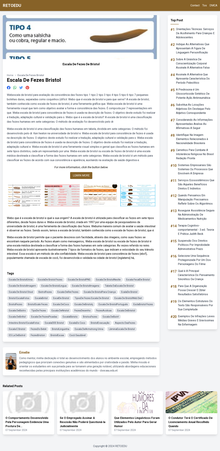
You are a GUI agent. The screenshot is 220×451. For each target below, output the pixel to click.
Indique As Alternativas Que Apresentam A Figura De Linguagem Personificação (192, 48)
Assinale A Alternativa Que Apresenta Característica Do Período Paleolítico (193, 78)
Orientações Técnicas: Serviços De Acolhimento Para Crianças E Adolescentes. (195, 33)
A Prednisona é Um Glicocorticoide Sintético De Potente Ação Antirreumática (193, 93)
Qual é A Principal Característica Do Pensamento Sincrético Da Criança (196, 275)
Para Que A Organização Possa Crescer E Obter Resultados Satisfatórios (193, 290)
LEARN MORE (81, 175)
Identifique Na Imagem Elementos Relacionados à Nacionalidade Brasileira (192, 139)
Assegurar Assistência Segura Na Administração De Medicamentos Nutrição (196, 214)
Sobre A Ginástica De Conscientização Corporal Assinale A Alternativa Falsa (193, 63)
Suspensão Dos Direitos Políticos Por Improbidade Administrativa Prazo (194, 245)
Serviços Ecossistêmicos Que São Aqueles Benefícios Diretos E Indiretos (196, 184)
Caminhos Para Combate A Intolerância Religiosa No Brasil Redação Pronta (195, 154)
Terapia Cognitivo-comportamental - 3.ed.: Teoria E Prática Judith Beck (196, 229)
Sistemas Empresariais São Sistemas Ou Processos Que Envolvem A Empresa (195, 169)
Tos (204, 5)
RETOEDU (12, 5)
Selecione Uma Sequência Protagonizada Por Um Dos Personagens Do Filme (194, 260)
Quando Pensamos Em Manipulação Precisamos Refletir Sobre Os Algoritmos (195, 199)
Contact (195, 5)
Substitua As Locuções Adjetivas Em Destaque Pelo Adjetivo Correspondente (193, 109)
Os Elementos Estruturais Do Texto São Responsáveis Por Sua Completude (195, 305)
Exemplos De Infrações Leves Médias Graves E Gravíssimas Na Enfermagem (196, 320)
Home (10, 75)
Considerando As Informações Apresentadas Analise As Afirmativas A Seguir (194, 124)
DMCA (213, 5)
